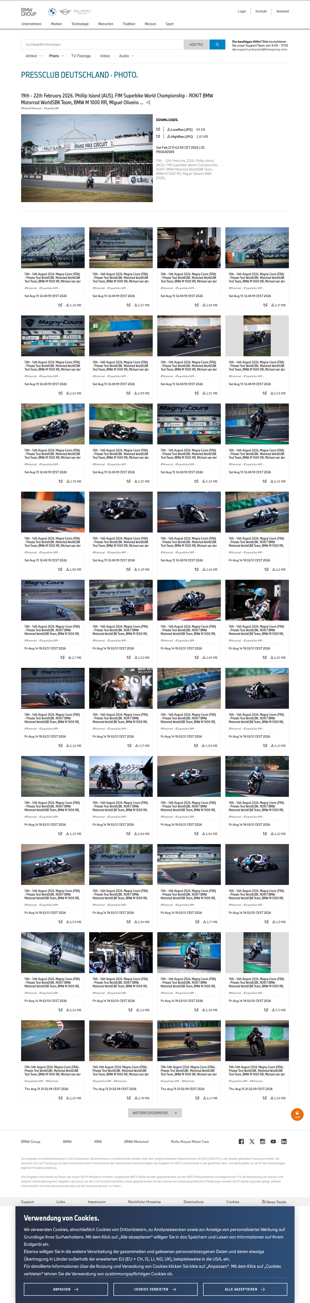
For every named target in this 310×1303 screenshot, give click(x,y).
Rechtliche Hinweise (144, 1201)
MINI (98, 1141)
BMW (67, 1141)
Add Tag (196, 44)
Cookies (232, 1201)
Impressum (97, 1201)
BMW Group (30, 1141)
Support (27, 1201)
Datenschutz (194, 1201)
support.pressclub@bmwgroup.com (262, 49)
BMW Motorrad (136, 1141)
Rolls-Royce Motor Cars (190, 1141)
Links (61, 1201)
